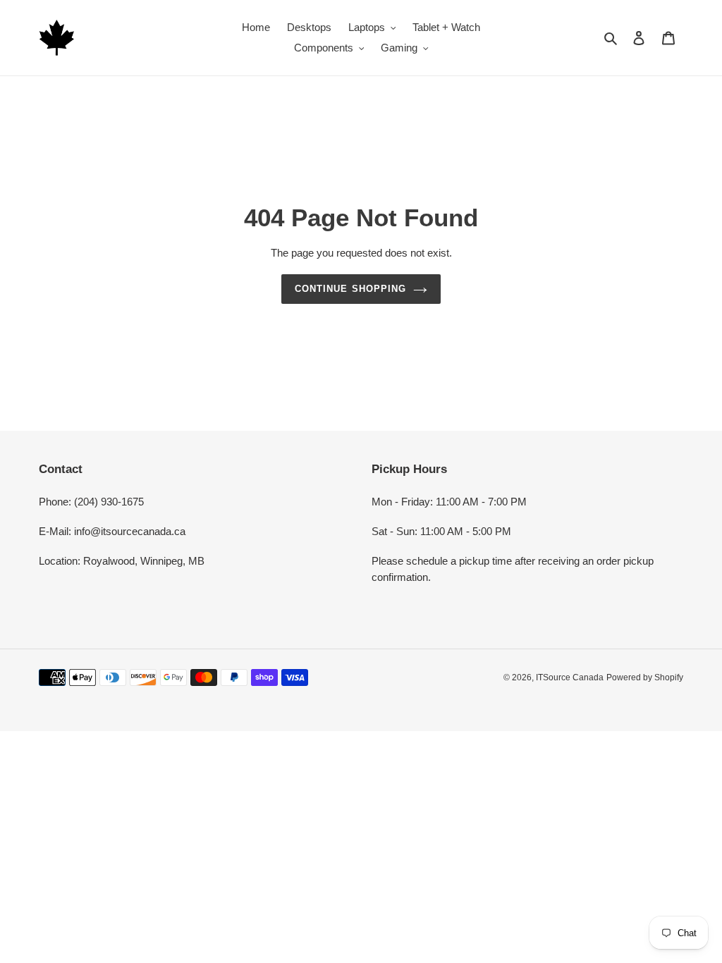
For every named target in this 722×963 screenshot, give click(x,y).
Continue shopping (350, 288)
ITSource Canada (570, 677)
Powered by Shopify (644, 677)
